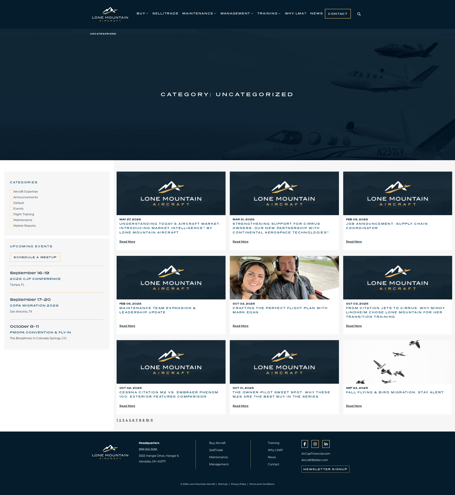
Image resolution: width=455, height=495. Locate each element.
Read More (127, 241)
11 (152, 420)
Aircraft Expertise (25, 191)
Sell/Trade (165, 13)
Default (18, 202)
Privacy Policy (238, 484)
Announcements (25, 197)
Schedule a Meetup (35, 257)
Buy (141, 13)
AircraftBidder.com (314, 460)
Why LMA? (296, 13)
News (316, 13)
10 (148, 420)
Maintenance (197, 13)
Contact (338, 13)
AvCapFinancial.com (315, 453)
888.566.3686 (148, 449)
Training (267, 13)
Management (235, 13)
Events (18, 208)
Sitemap (223, 484)
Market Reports (24, 225)
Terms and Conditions (261, 484)
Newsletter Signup (325, 469)
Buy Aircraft (217, 443)
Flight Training (23, 214)
